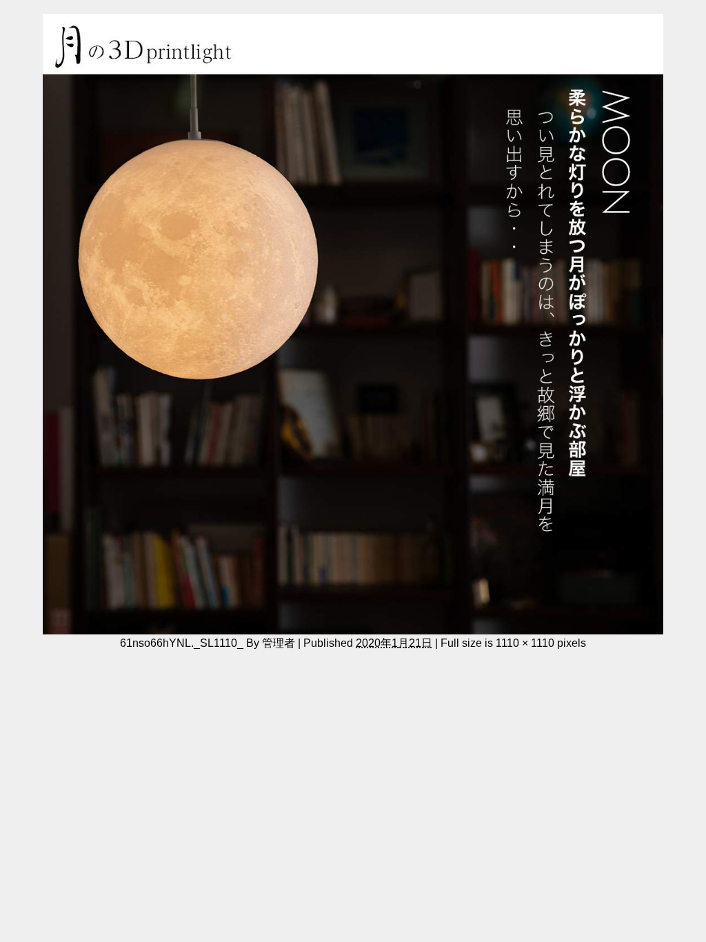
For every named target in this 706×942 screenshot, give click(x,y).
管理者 (278, 642)
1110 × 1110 (525, 642)
